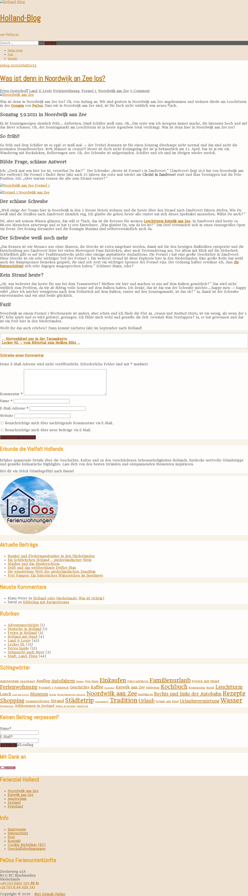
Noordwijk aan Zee (113, 91)
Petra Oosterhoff (14, 91)
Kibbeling (152, 687)
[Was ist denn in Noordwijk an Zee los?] (17, 95)
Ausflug (43, 681)
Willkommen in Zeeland (34, 706)
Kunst (210, 687)
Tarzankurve (102, 701)
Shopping (12, 701)
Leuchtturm (229, 687)
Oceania (17, 106)
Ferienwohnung (66, 91)
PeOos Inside (15, 50)
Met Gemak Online (49, 894)
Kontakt (12, 58)
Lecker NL (16, 644)
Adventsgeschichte (23, 625)
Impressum (17, 829)
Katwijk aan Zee (130, 687)
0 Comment (140, 91)
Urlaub (147, 701)
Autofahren (63, 680)
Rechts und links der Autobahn (187, 694)
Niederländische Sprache (71, 694)
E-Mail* (6, 737)
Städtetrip (79, 700)
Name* (5, 728)
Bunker (80, 681)
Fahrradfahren (137, 681)
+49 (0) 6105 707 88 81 (19, 883)
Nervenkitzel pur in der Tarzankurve (34, 339)
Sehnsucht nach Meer (26, 652)
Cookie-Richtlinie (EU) (27, 845)
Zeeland (14, 803)
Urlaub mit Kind (167, 701)
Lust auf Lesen (20, 694)
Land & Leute (40, 91)
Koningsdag (197, 687)
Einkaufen (113, 680)
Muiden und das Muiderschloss (34, 564)
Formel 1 (89, 91)
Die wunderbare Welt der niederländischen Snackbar (52, 571)
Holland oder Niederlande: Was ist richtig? (69, 598)
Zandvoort (82, 706)
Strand (57, 701)
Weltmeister (7, 706)
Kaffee (97, 687)
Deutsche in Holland (24, 629)
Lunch (5, 694)
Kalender (109, 687)
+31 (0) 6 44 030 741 (17, 887)
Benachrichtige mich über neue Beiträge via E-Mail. (48, 430)
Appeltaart (27, 681)
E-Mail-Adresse (14, 408)
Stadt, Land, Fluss (22, 656)
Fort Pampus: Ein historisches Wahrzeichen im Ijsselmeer (55, 575)
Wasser (231, 700)
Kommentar (11, 394)
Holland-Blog (20, 18)
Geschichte (80, 687)
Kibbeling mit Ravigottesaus (46, 602)
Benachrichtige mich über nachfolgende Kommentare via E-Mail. (59, 423)
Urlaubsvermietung (199, 701)
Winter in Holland (65, 706)
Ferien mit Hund (205, 681)
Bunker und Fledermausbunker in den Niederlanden (51, 556)
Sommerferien (37, 701)
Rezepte (234, 693)
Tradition (123, 700)
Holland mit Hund (22, 637)
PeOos (37, 106)
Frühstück (61, 687)
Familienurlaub (170, 680)
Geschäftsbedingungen (27, 849)
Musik (52, 694)
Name (6, 401)
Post (10, 54)
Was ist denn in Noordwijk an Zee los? (52, 78)
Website (6, 416)
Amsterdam (9, 681)
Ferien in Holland (22, 633)
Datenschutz (18, 833)
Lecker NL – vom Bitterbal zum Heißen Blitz (41, 343)
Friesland (15, 806)
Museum (39, 694)
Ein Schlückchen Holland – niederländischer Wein (49, 560)
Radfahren (145, 694)
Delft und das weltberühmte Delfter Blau (42, 568)
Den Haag (91, 681)
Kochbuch (174, 687)
